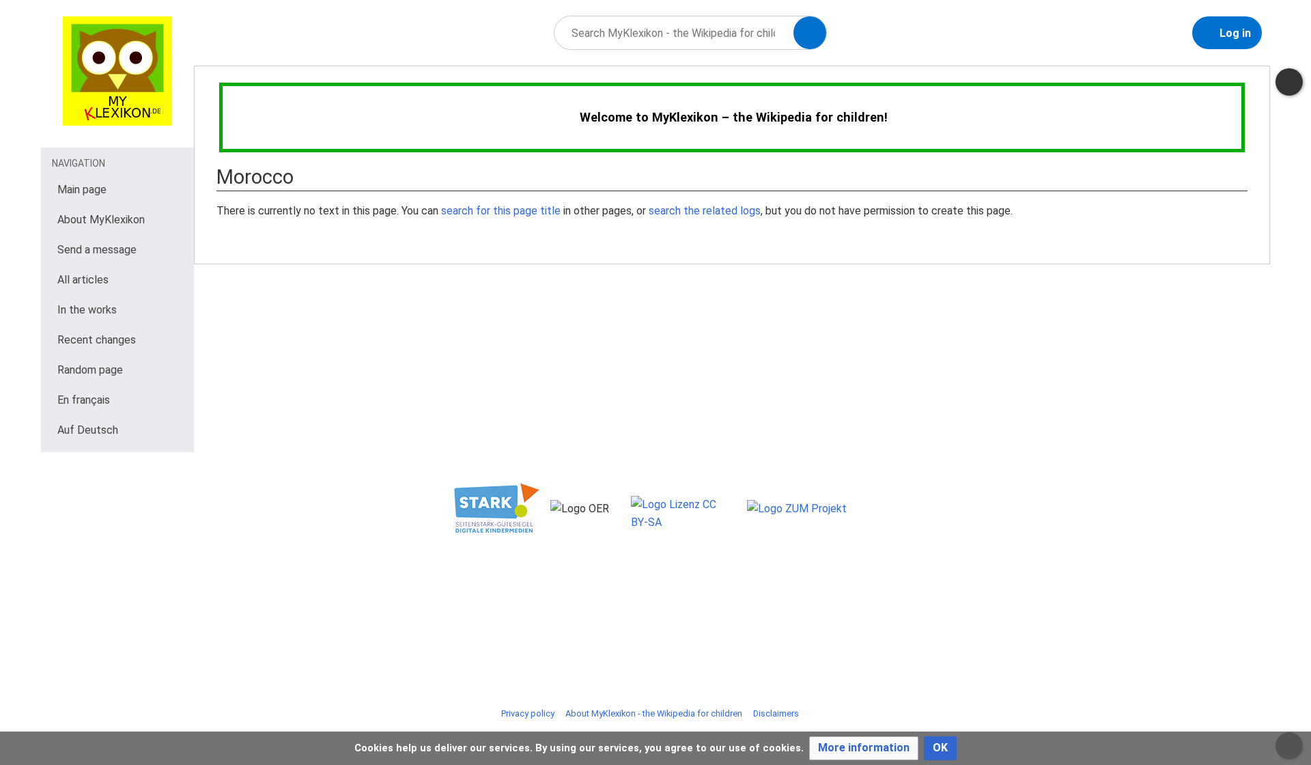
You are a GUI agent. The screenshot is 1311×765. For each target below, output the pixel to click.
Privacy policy (527, 713)
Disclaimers (776, 713)
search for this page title (501, 210)
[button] (863, 748)
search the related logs (705, 210)
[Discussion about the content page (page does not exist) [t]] (1289, 82)
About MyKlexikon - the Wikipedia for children (653, 713)
